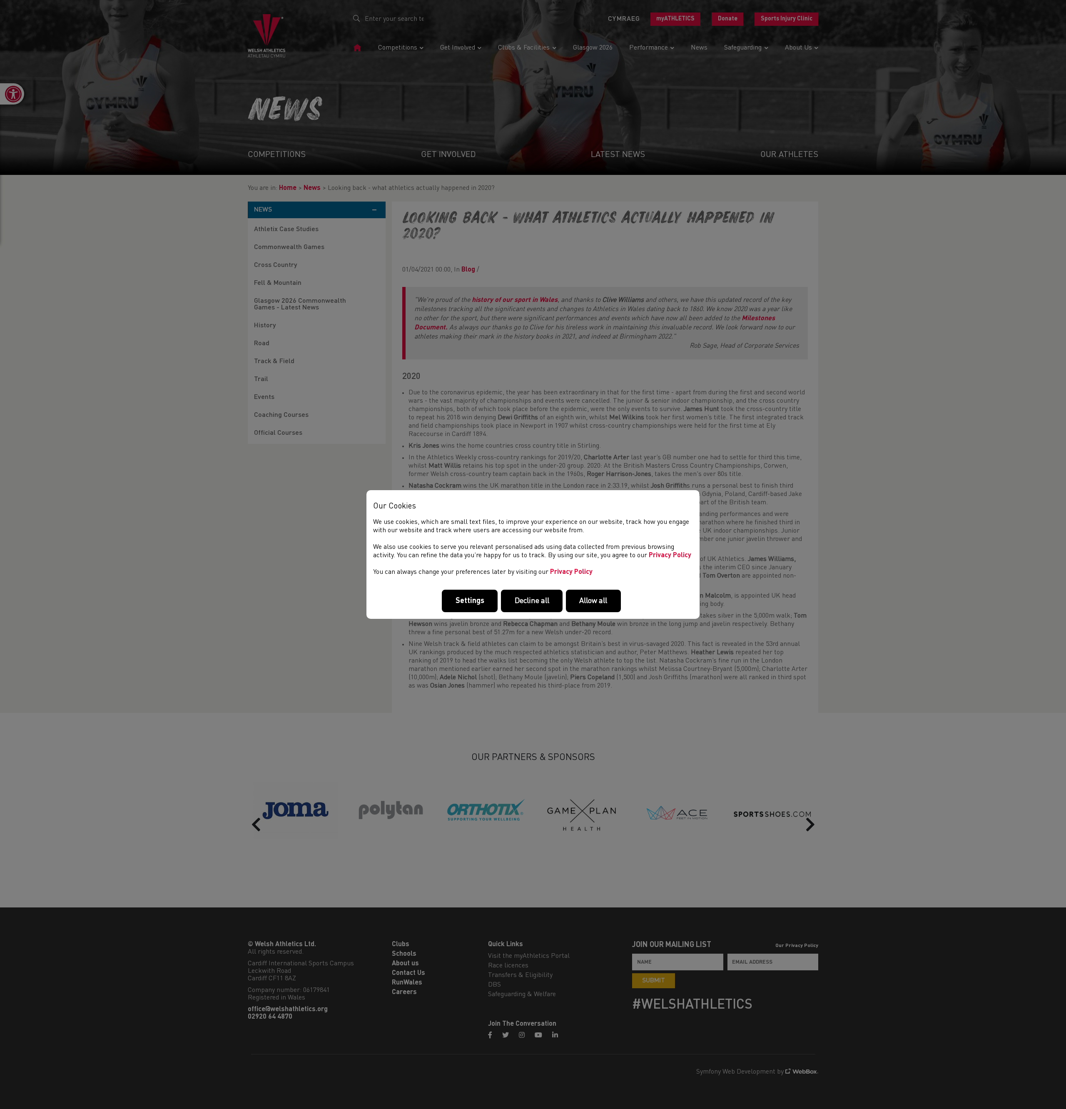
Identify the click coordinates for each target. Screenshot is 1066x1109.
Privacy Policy (670, 555)
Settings (470, 601)
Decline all (532, 601)
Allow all (593, 601)
